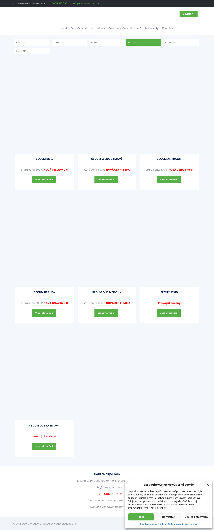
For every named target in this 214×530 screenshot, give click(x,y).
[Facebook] (199, 3)
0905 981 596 (59, 3)
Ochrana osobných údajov (182, 524)
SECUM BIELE (44, 159)
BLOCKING (22, 51)
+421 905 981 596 (108, 494)
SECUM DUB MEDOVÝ (106, 292)
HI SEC (94, 42)
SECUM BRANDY (44, 292)
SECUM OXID (169, 292)
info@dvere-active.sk (86, 3)
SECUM (132, 42)
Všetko (20, 42)
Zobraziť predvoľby (196, 517)
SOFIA (56, 42)
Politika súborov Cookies (153, 524)
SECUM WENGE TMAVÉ (107, 159)
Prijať (141, 517)
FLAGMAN (171, 42)
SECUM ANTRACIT (169, 159)
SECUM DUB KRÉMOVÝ (44, 425)
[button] (207, 484)
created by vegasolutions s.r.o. (58, 523)
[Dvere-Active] (39, 14)
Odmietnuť (168, 517)
